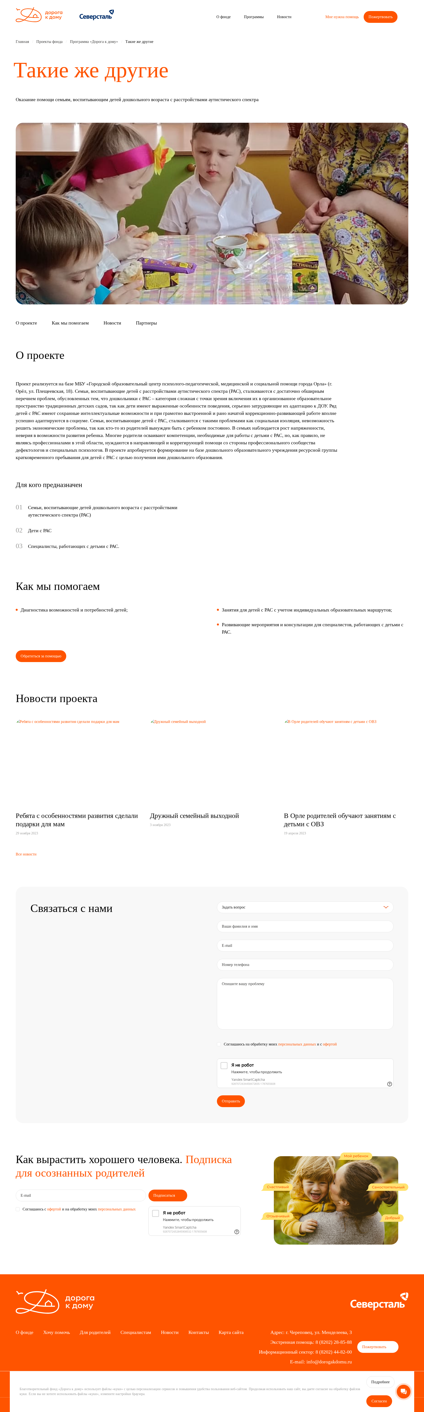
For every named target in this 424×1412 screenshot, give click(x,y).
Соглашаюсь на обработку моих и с (280, 1044)
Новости (112, 323)
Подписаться (164, 1195)
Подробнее (380, 1382)
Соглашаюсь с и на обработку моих (79, 1209)
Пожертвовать (381, 17)
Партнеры (146, 323)
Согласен (379, 1401)
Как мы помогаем (70, 323)
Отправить (231, 1101)
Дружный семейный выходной (194, 815)
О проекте (26, 323)
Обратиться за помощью (41, 656)
